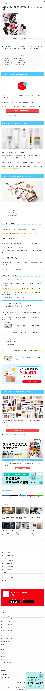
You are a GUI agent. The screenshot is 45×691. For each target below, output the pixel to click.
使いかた (3, 659)
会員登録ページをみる (29, 602)
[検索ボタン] (44, 1)
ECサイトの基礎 (6, 580)
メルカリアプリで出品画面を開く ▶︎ (22, 468)
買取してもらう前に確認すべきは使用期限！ (15, 60)
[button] (6, 496)
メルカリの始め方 (7, 558)
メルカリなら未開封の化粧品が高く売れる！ (15, 58)
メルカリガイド (4, 674)
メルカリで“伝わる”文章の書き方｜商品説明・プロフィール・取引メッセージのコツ (26, 358)
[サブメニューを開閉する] (42, 572)
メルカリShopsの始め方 (8, 575)
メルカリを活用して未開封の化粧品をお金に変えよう (17, 64)
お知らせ (3, 656)
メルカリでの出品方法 (8, 561)
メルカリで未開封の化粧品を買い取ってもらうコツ (17, 62)
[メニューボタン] (1, 1)
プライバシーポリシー (23, 687)
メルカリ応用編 (6, 572)
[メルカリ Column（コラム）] (22, 1)
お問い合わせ (7, 687)
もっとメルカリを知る (6, 662)
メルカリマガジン (5, 677)
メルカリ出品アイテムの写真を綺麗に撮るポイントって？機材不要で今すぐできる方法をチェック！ (26, 326)
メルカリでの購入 (7, 552)
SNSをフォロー (4, 665)
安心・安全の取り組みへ (14, 687)
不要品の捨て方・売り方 (8, 490)
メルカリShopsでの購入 (8, 555)
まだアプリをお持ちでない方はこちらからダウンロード (15, 115)
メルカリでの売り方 (7, 563)
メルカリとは (4, 653)
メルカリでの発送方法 (8, 569)
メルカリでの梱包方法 (8, 566)
